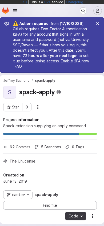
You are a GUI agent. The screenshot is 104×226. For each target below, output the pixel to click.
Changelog (74, 2)
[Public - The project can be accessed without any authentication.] (59, 92)
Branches (51, 147)
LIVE (47, 2)
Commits (20, 147)
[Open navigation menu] (15, 10)
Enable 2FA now (75, 61)
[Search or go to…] (83, 10)
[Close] (97, 23)
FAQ (24, 2)
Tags (78, 147)
